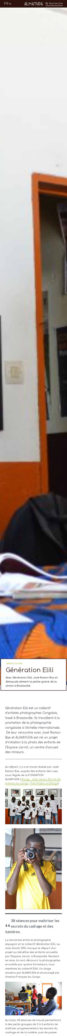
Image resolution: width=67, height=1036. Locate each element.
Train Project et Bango (44, 783)
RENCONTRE (15, 663)
